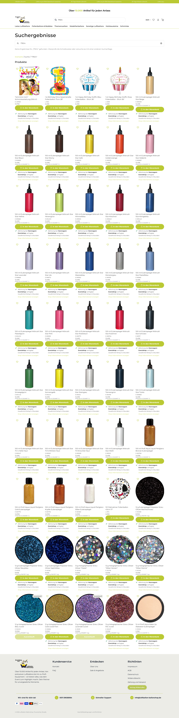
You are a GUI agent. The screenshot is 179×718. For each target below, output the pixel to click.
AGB (129, 670)
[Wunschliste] (153, 20)
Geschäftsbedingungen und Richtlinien (89, 712)
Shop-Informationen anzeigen (28, 121)
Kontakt (56, 667)
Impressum (132, 667)
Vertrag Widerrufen (137, 687)
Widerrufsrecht (134, 678)
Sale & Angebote (97, 670)
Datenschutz (133, 674)
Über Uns (94, 667)
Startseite (19, 57)
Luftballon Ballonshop (26, 712)
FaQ (54, 670)
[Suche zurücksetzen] (161, 43)
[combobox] (89, 19)
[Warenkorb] (162, 20)
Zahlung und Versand (137, 682)
